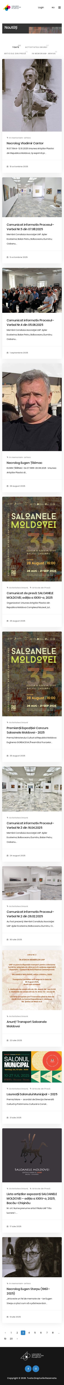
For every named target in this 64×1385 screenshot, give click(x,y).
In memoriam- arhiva (44, 53)
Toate (16, 46)
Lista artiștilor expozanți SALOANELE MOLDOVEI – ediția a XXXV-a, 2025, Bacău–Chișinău (32, 1198)
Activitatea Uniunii (37, 46)
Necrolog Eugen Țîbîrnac (24, 463)
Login (41, 7)
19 (5, 1338)
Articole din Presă (16, 53)
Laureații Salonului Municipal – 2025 (32, 1094)
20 (11, 1338)
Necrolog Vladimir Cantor (25, 143)
